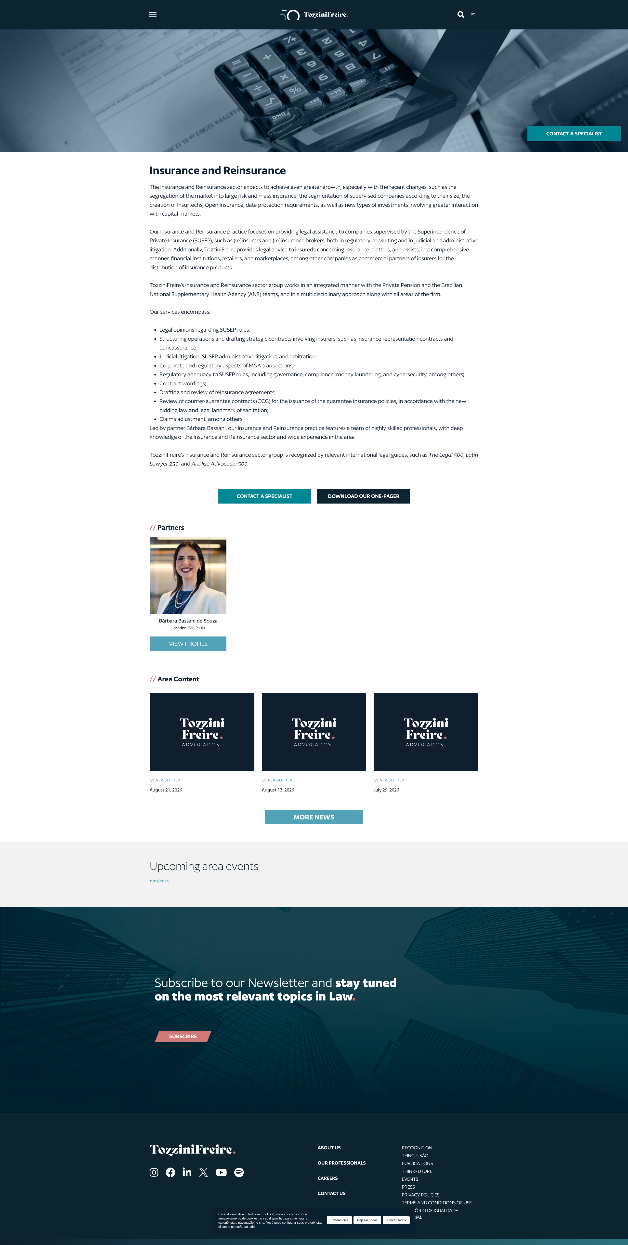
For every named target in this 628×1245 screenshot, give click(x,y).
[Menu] (152, 15)
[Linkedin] (187, 1172)
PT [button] (473, 14)
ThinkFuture (417, 1171)
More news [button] (314, 817)
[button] (460, 14)
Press (408, 1187)
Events (410, 1179)
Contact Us (332, 1193)
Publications (417, 1163)
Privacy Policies (420, 1194)
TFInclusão (415, 1155)
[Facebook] (170, 1172)
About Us (329, 1147)
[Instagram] (154, 1172)
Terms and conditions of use (437, 1202)
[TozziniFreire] (314, 14)
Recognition (417, 1147)
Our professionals (342, 1163)
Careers (328, 1178)
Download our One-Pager (363, 496)
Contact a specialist (574, 133)
